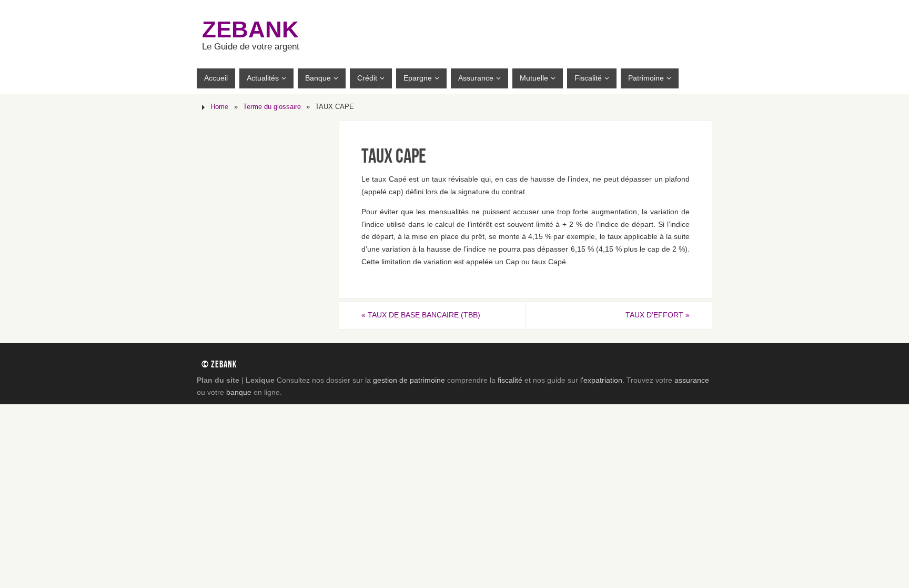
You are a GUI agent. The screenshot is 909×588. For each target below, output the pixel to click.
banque (238, 392)
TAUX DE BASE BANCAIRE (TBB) (420, 315)
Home (219, 107)
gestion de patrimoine (409, 380)
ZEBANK (250, 29)
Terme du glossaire (272, 107)
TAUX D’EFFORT (657, 315)
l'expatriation (601, 380)
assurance (691, 380)
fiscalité (510, 380)
